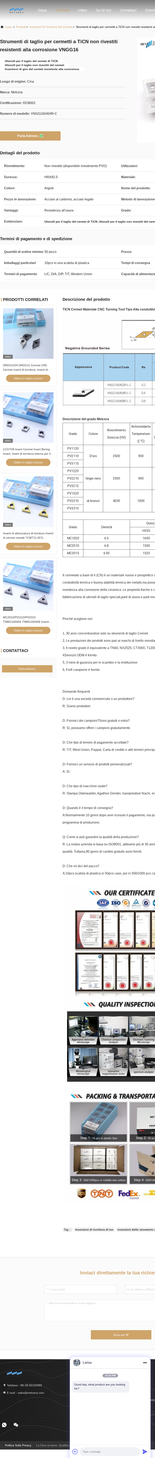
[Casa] (16, 10)
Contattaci (128, 10)
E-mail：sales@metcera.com (25, 1392)
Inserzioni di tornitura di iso (94, 1229)
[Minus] (144, 1362)
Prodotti (62, 10)
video (82, 10)
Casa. (42, 10)
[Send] (145, 1451)
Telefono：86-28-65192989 (24, 1385)
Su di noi (103, 10)
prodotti (21, 26)
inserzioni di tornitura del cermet (50, 26)
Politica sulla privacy (18, 1445)
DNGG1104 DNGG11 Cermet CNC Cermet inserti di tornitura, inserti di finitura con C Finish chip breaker (25, 370)
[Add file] (75, 1451)
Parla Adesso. (28, 136)
